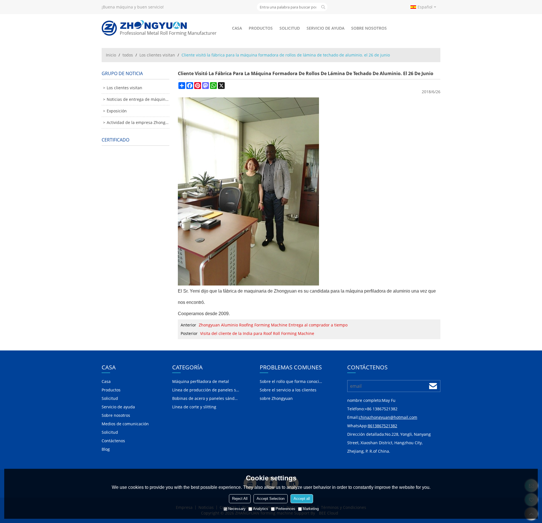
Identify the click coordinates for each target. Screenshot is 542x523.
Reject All (240, 498)
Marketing (311, 509)
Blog (106, 449)
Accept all (302, 498)
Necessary (237, 509)
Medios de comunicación (125, 423)
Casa (237, 28)
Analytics (260, 509)
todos (128, 55)
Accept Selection (271, 498)
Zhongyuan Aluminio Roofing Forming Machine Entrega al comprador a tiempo (273, 325)
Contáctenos (113, 440)
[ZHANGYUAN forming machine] (159, 28)
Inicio (111, 55)
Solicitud (289, 28)
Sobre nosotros (369, 28)
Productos (261, 28)
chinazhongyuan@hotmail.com (388, 417)
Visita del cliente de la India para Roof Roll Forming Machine (257, 333)
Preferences (285, 509)
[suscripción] (433, 386)
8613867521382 (382, 425)
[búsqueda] (323, 7)
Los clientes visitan (157, 55)
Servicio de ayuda (325, 28)
